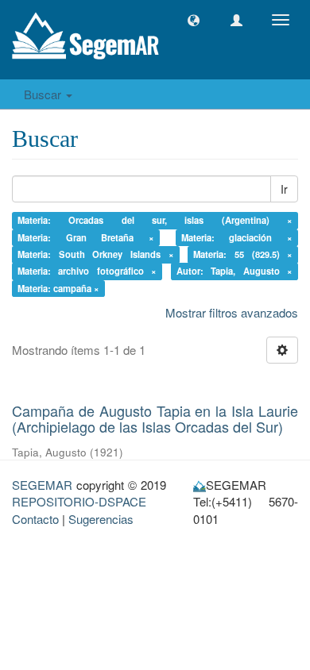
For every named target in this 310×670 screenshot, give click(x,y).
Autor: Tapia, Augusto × (234, 271)
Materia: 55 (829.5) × (243, 254)
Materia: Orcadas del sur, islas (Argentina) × (155, 220)
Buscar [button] (44, 94)
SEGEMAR (42, 484)
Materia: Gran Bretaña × (86, 237)
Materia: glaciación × (237, 237)
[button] (193, 20)
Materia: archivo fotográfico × (87, 271)
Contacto (35, 518)
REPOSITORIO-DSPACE (79, 501)
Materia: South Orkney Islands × (95, 254)
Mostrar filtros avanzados (231, 312)
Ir (284, 189)
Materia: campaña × (58, 288)
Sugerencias (101, 518)
